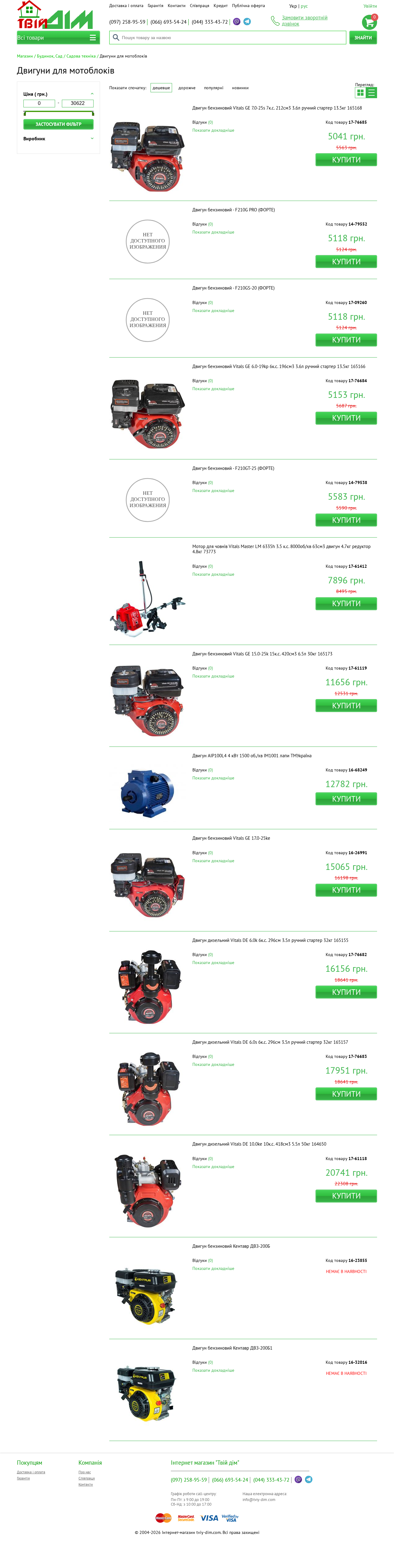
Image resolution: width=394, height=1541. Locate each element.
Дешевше (161, 87)
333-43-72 (210, 21)
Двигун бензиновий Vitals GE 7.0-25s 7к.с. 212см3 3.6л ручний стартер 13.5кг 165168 (277, 108)
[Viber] (236, 21)
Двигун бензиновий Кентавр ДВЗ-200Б (231, 1246)
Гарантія (155, 5)
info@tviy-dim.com (259, 1499)
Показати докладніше (213, 130)
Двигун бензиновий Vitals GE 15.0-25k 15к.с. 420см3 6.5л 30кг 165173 (262, 654)
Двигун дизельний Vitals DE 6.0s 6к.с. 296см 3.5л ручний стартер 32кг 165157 (270, 1042)
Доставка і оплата (126, 5)
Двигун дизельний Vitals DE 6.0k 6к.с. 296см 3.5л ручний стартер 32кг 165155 (270, 940)
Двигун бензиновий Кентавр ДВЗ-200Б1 (232, 1348)
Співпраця (199, 5)
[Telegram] (247, 21)
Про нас (84, 1472)
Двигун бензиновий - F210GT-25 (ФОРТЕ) (233, 468)
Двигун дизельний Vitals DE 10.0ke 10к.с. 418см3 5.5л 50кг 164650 (259, 1144)
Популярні (213, 87)
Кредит (221, 5)
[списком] (371, 92)
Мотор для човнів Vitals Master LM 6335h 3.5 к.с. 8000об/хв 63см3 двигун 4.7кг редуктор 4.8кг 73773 (281, 548)
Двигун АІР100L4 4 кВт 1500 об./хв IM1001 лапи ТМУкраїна (252, 755)
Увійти (370, 6)
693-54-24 (169, 21)
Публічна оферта (248, 5)
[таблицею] (360, 92)
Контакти (177, 5)
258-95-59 (127, 21)
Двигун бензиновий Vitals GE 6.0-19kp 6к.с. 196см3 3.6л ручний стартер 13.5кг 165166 (278, 366)
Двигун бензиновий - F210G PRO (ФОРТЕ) (233, 210)
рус (304, 6)
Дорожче (187, 87)
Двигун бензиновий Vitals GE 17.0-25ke (231, 838)
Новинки (240, 87)
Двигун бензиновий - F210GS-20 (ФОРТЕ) (233, 288)
